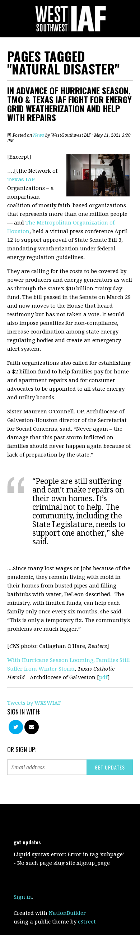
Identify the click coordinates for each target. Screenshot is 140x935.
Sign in (23, 897)
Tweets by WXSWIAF (34, 703)
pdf (103, 677)
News (38, 135)
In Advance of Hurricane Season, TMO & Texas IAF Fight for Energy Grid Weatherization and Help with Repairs (69, 104)
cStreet (87, 921)
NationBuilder (67, 913)
